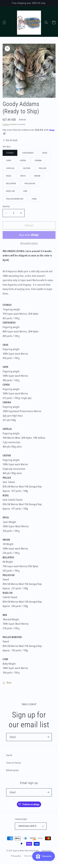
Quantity (6, 206)
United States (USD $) (27, 825)
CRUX (46, 153)
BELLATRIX (13, 184)
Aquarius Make (18, 850)
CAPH (10, 161)
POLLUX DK (32, 184)
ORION (39, 176)
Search (9, 755)
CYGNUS (11, 153)
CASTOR (28, 168)
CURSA (25, 161)
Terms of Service (13, 762)
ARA (27, 191)
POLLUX (44, 168)
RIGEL (10, 176)
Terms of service (30, 856)
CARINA (40, 161)
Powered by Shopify (32, 850)
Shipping (6, 124)
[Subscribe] (48, 737)
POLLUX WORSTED (16, 199)
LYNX (36, 199)
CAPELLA (12, 168)
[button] (4, 22)
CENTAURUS (29, 153)
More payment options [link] (29, 243)
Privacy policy (16, 856)
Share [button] (9, 682)
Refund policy (12, 770)
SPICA (24, 176)
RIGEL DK (12, 191)
